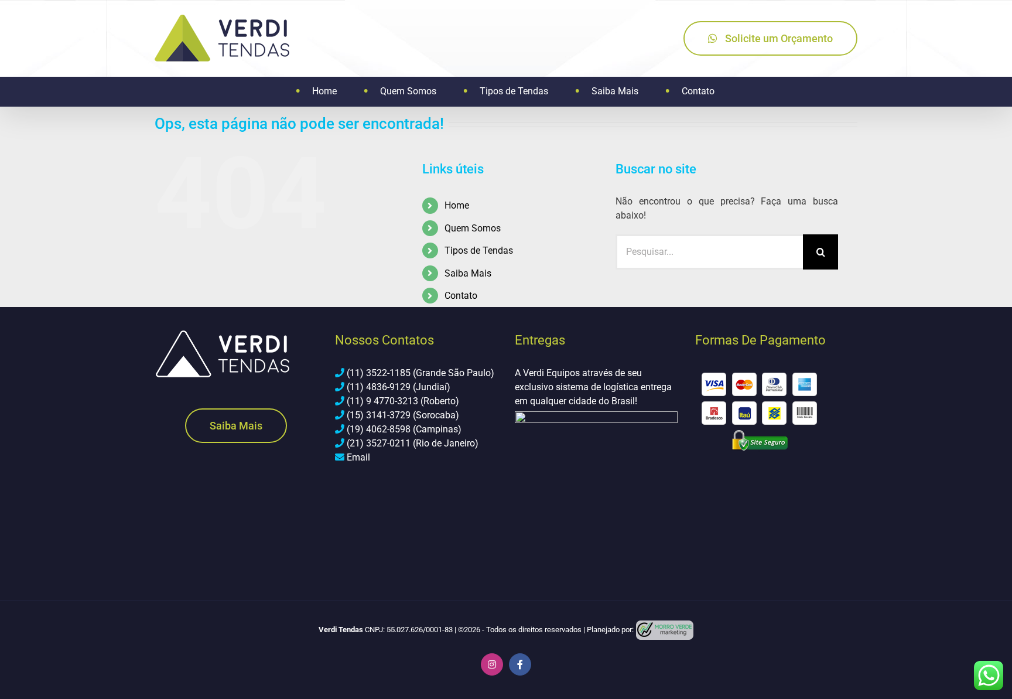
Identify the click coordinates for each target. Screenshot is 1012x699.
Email (358, 457)
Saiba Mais (468, 273)
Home (457, 205)
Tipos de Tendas (479, 250)
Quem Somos (473, 228)
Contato (461, 295)
